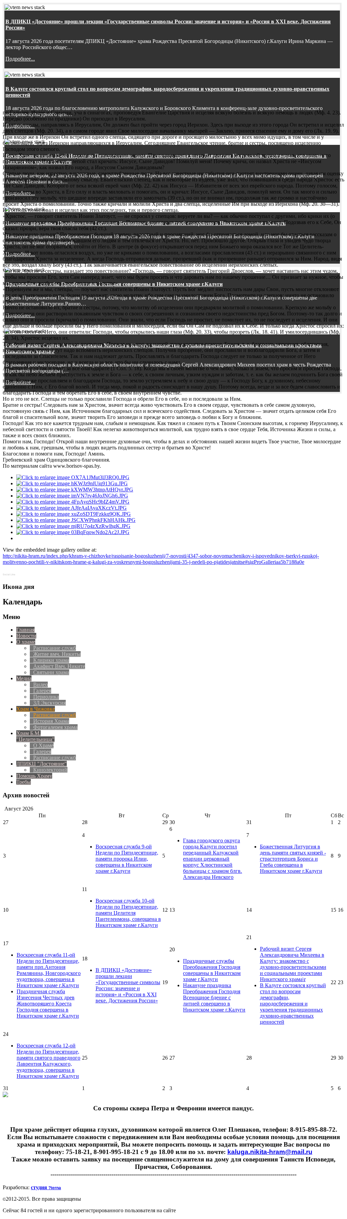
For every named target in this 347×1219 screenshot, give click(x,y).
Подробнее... (20, 59)
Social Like (9, 574)
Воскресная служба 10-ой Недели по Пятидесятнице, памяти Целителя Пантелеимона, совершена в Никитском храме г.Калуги (128, 913)
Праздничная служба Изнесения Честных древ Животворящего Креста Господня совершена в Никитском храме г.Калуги (48, 1004)
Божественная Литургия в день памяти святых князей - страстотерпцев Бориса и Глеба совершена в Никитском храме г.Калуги (293, 859)
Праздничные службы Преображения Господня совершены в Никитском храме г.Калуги (212, 970)
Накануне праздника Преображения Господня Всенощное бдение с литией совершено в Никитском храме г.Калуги (214, 997)
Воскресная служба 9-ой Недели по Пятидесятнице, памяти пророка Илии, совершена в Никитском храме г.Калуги (127, 859)
